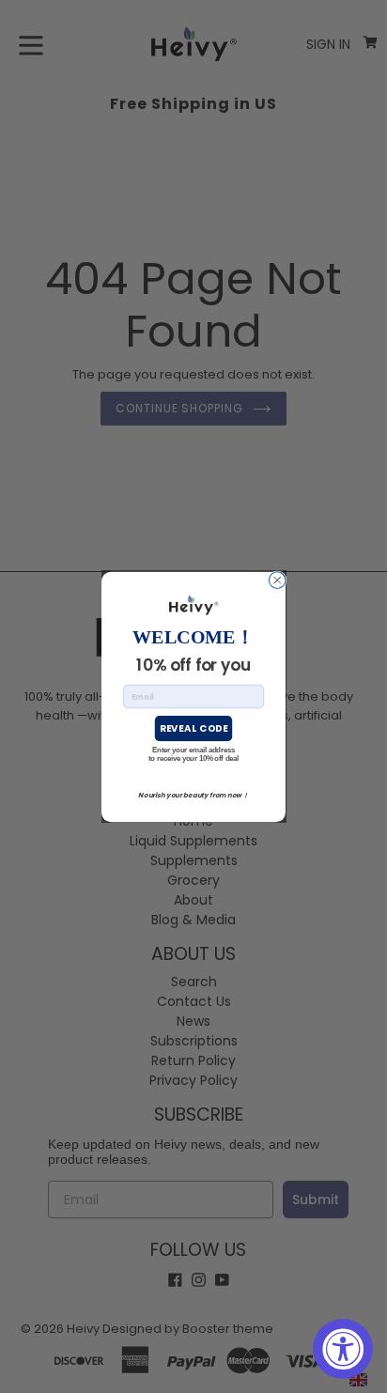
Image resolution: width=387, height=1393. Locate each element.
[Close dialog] (277, 579)
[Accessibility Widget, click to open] (343, 1349)
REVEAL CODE (193, 728)
